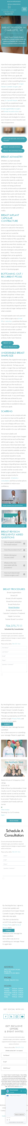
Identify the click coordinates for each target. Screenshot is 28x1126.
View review (5, 810)
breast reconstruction (11, 111)
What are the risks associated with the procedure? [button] (10, 565)
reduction (8, 321)
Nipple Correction (14, 616)
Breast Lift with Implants (14, 598)
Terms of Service (6, 721)
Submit (7, 724)
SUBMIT (8, 930)
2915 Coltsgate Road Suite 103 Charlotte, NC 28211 (12, 971)
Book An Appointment (14, 1)
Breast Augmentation (11, 147)
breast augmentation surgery (11, 109)
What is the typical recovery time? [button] (10, 556)
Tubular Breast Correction (14, 619)
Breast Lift (7, 343)
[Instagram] (17, 1016)
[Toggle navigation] (24, 9)
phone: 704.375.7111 (11, 980)
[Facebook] (6, 1016)
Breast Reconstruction (12, 151)
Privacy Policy (16, 718)
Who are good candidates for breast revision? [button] (12, 543)
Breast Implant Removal (14, 610)
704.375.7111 (9, 14)
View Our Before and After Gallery (13, 139)
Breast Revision (14, 607)
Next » (3, 815)
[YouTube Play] (22, 1016)
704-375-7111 (16, 644)
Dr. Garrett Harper (11, 100)
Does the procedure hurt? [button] (13, 550)
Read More (14, 821)
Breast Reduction (10, 347)
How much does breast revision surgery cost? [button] (11, 574)
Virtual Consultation (14, 4)
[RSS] (11, 1016)
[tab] (14, 543)
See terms (20, 1086)
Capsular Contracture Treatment (14, 613)
